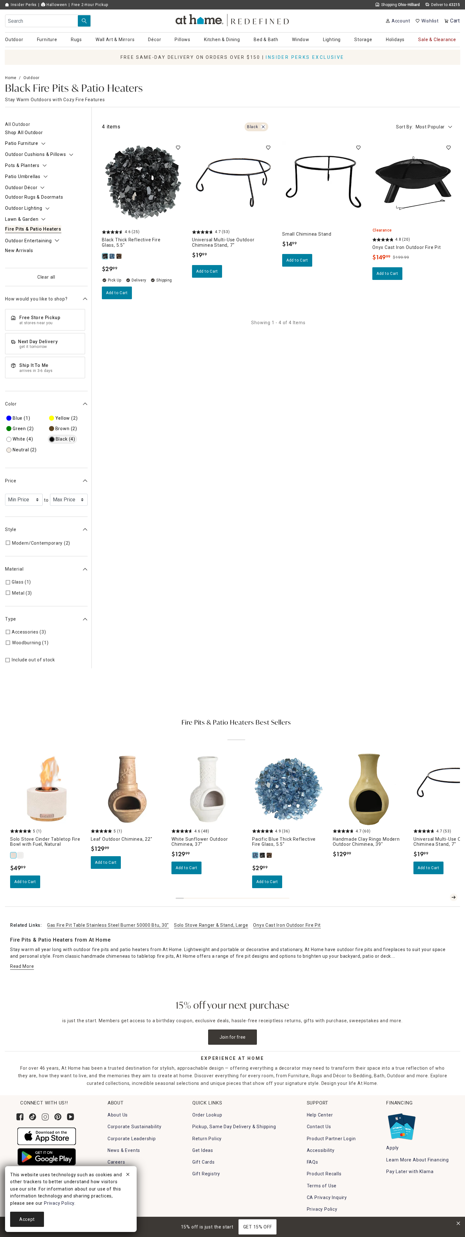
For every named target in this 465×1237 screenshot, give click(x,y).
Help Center (320, 1114)
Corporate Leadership (132, 1138)
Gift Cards (203, 1162)
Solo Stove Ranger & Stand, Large (211, 925)
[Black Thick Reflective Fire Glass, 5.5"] (105, 256)
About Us (118, 1114)
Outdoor (31, 78)
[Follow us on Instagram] (45, 1116)
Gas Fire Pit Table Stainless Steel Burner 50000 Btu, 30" (108, 925)
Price (10, 480)
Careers (116, 1162)
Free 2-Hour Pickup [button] (89, 5)
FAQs (312, 1162)
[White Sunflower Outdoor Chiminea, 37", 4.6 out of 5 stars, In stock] (208, 789)
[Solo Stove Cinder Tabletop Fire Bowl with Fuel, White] (20, 855)
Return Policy (207, 1138)
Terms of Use (322, 1185)
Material (14, 569)
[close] (128, 1175)
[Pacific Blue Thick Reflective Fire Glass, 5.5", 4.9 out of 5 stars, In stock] (288, 789)
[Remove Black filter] (263, 126)
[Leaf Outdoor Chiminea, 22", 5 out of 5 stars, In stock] (127, 789)
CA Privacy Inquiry (327, 1197)
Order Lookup (207, 1114)
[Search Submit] (84, 21)
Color (11, 403)
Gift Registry (206, 1173)
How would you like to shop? (36, 298)
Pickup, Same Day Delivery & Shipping (234, 1126)
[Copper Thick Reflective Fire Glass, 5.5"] (119, 256)
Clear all (46, 277)
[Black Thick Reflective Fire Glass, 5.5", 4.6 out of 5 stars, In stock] (143, 182)
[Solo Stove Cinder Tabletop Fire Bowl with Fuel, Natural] (13, 855)
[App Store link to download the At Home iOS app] (46, 1136)
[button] (233, 19)
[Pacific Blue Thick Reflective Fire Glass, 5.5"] (112, 256)
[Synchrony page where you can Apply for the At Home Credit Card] (401, 1125)
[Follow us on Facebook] (20, 1116)
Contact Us (319, 1126)
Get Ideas (202, 1150)
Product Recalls (324, 1173)
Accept (27, 1219)
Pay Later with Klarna (410, 1171)
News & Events (124, 1150)
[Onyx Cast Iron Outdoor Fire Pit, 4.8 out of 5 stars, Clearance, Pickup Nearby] (413, 182)
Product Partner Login (331, 1138)
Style (10, 529)
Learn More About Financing (417, 1159)
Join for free (233, 1037)
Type (10, 619)
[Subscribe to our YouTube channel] (70, 1116)
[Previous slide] (443, 897)
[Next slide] (453, 897)
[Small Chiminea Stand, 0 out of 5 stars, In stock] (323, 182)
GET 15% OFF (257, 1226)
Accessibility (321, 1150)
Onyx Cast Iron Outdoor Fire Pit (287, 925)
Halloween (56, 5)
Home (10, 78)
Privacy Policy (322, 1209)
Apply (392, 1147)
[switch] (178, 147)
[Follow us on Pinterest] (58, 1116)
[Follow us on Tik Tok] (32, 1116)
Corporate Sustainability (135, 1126)
